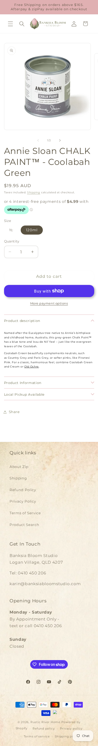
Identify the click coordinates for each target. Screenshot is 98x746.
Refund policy (44, 728)
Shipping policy (67, 736)
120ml (32, 230)
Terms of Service (25, 513)
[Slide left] (38, 140)
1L (13, 230)
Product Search (24, 524)
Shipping (33, 192)
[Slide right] (60, 140)
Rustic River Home (45, 722)
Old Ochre (31, 366)
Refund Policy (23, 490)
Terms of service (37, 736)
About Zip (19, 466)
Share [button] (14, 412)
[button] (10, 23)
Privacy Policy (23, 501)
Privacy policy (71, 728)
